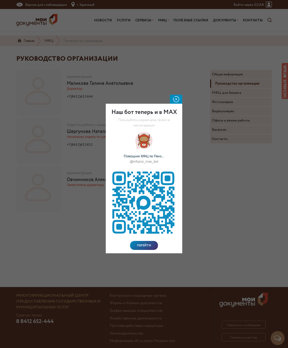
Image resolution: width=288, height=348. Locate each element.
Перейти (144, 245)
